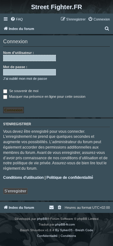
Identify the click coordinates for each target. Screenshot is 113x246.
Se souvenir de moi (23, 91)
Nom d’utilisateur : (18, 53)
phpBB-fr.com (65, 224)
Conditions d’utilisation (23, 177)
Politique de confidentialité (69, 177)
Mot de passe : (15, 67)
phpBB (42, 218)
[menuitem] (16, 19)
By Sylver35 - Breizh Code (74, 230)
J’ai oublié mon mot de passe (25, 78)
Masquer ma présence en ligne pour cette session (46, 96)
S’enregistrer (15, 191)
